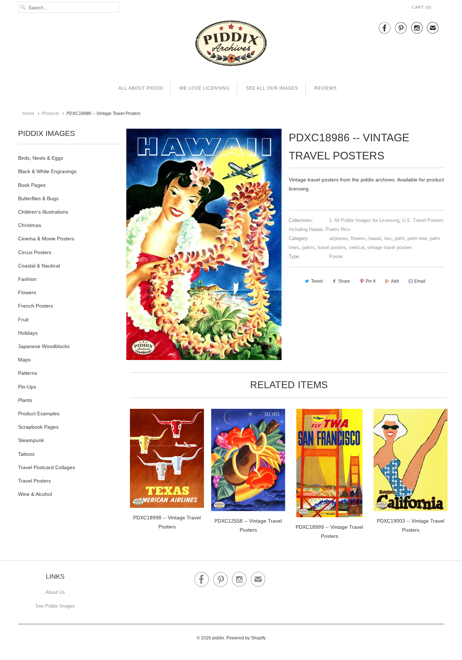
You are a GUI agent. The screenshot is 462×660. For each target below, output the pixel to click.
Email (420, 281)
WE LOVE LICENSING (204, 88)
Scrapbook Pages (38, 427)
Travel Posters (34, 481)
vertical (356, 247)
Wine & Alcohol (35, 494)
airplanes (338, 238)
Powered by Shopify (246, 637)
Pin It (370, 281)
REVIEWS (325, 88)
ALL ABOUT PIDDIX (140, 88)
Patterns (27, 373)
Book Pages (31, 185)
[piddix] (231, 44)
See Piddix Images (55, 606)
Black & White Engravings (47, 171)
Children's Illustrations (43, 212)
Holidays (28, 333)
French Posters (35, 306)
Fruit (23, 319)
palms (308, 247)
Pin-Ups (27, 387)
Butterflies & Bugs (38, 198)
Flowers (27, 292)
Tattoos (26, 454)
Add (395, 281)
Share (344, 281)
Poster (336, 256)
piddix (218, 637)
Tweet (317, 281)
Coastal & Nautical (39, 266)
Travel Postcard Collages (46, 467)
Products (50, 113)
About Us (55, 592)
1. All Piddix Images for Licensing (364, 220)
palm (400, 238)
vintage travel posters (389, 247)
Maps (24, 360)
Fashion (27, 279)
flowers (358, 238)
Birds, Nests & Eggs (40, 158)
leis (388, 238)
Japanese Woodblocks (44, 346)
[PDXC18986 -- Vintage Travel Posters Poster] (204, 244)
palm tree (417, 238)
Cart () (422, 7)
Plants (25, 400)
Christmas (29, 225)
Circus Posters (34, 252)
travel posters (332, 247)
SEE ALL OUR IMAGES (272, 88)
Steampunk (31, 440)
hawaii (375, 238)
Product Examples (39, 413)
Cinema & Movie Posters (46, 238)
